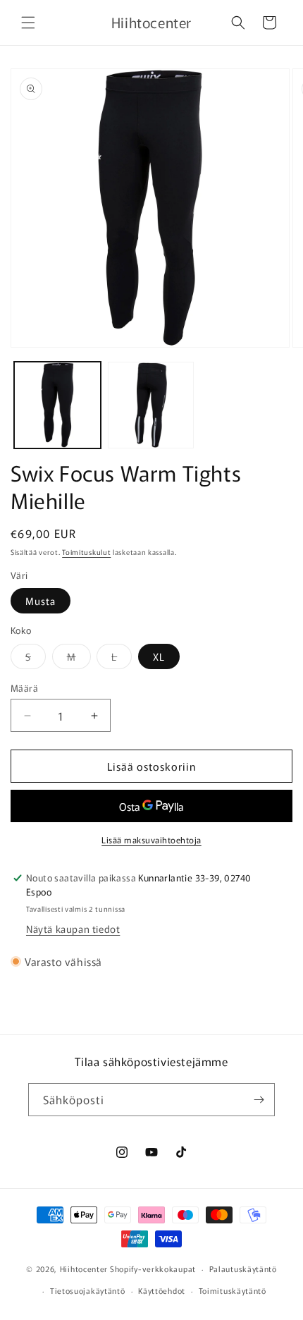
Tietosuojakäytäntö (87, 1290)
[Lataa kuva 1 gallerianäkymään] (57, 405)
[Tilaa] (258, 1099)
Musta (40, 601)
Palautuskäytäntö (243, 1268)
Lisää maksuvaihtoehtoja (151, 839)
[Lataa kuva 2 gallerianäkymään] (151, 405)
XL (159, 656)
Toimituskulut (86, 551)
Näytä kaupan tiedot (73, 929)
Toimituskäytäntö (232, 1290)
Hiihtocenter (84, 1268)
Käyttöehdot (161, 1290)
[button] (28, 22)
